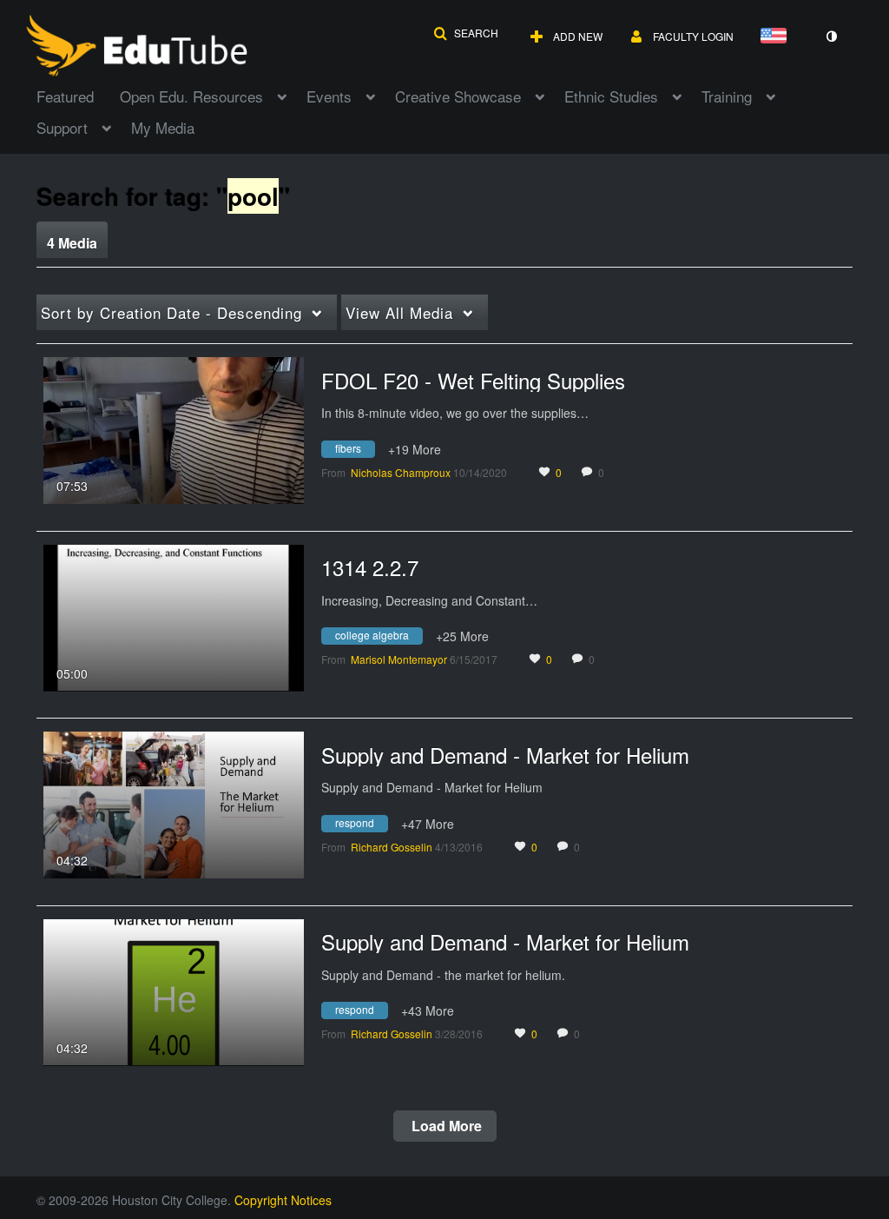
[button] (466, 33)
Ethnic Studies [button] (611, 96)
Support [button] (62, 127)
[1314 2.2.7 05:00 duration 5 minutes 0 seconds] (173, 616)
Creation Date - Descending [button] (171, 312)
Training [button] (726, 96)
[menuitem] (78, 94)
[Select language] (777, 37)
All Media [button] (399, 312)
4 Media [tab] (72, 243)
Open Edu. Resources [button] (191, 96)
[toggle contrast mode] (831, 36)
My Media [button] (162, 127)
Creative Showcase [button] (458, 96)
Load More (445, 1126)
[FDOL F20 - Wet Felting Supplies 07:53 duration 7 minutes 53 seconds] (173, 428)
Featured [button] (65, 96)
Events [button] (329, 96)
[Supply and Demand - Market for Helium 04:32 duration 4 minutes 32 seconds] (173, 803)
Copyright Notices (283, 1200)
